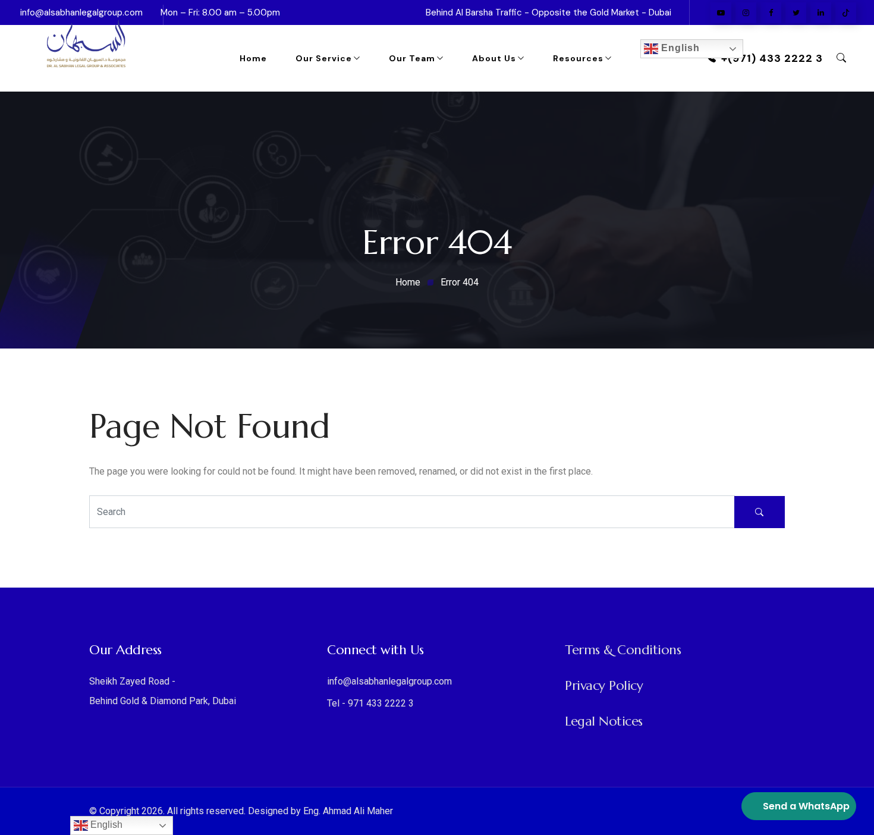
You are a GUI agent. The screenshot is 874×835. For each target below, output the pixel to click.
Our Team (412, 58)
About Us (494, 58)
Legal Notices (604, 721)
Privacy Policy (604, 685)
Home (253, 58)
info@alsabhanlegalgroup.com (389, 681)
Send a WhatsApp (806, 806)
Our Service (323, 58)
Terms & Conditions (623, 650)
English (679, 48)
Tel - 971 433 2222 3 (370, 703)
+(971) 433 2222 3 (772, 58)
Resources (578, 58)
